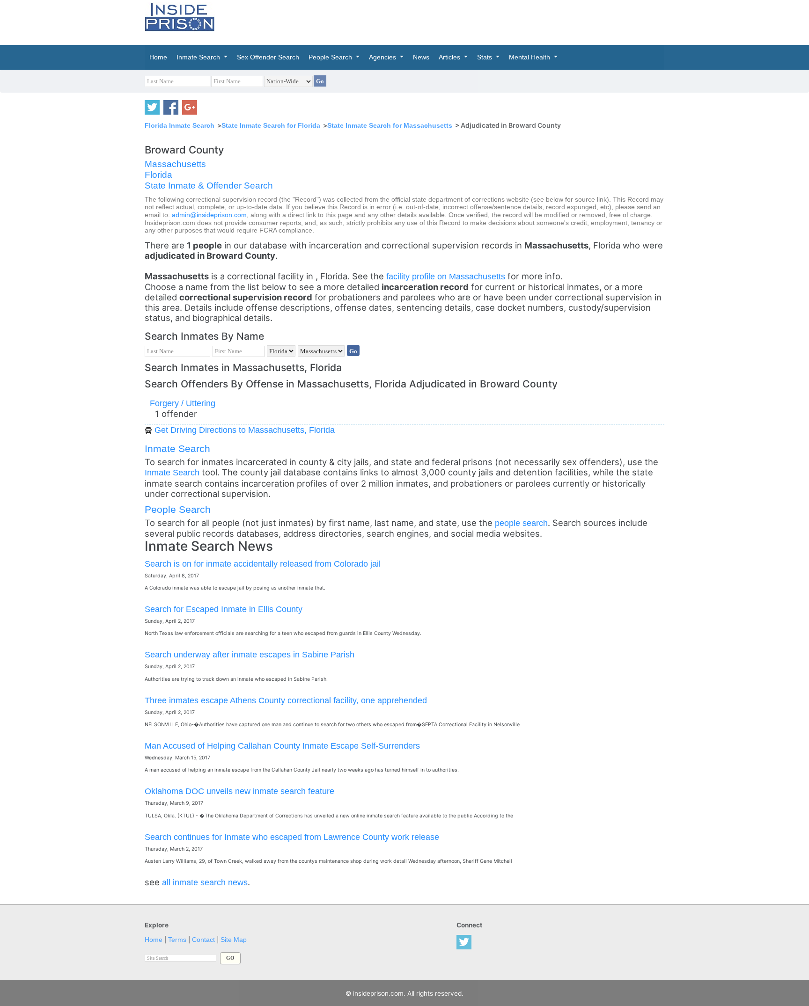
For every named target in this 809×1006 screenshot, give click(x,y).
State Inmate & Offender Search (209, 185)
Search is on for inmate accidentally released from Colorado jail (263, 564)
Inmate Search (177, 448)
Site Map (234, 939)
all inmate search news (205, 882)
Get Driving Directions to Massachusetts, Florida (244, 430)
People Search (178, 509)
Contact (203, 939)
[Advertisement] (448, 21)
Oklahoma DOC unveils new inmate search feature (239, 791)
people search (521, 523)
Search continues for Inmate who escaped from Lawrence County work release (292, 837)
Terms (177, 939)
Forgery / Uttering (182, 403)
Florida (158, 175)
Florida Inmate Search (179, 125)
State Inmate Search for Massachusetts (389, 125)
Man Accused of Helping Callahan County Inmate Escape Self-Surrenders (282, 746)
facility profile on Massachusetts (446, 276)
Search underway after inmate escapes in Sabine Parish (249, 654)
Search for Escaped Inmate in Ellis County (223, 609)
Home (153, 939)
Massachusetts (175, 164)
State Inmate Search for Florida (270, 125)
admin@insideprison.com (209, 215)
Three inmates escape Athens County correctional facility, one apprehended (286, 700)
